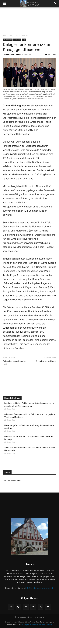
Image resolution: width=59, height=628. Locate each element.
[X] (40, 607)
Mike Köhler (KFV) (13, 54)
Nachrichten (13, 35)
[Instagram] (18, 606)
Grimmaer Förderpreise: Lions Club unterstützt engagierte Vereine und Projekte (29, 415)
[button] (4, 3)
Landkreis (24, 35)
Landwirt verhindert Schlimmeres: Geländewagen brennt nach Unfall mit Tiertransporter (29, 404)
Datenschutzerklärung (23, 617)
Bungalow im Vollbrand (46, 361)
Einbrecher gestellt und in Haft (14, 362)
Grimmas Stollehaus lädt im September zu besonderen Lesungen (28, 437)
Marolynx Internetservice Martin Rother (37, 624)
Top (24, 40)
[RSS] (33, 607)
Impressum (39, 617)
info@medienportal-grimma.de (39, 588)
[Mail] (26, 607)
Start (4, 35)
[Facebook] (11, 607)
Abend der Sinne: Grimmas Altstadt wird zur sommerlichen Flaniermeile (30, 448)
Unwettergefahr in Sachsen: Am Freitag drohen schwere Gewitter (29, 426)
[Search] (55, 3)
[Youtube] (48, 607)
